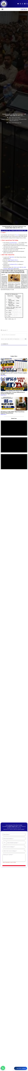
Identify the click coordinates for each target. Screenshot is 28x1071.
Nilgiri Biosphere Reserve (13, 260)
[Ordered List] (8, 339)
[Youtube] (18, 3)
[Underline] (5, 339)
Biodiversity (16, 122)
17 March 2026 (11, 122)
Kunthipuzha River (13, 264)
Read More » (4, 375)
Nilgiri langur (10, 268)
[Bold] (2, 339)
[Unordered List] (10, 339)
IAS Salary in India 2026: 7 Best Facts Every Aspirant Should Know (12, 412)
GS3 (20, 122)
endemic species (16, 267)
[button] (2, 9)
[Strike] (7, 339)
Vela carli (17, 234)
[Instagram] (20, 3)
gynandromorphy (13, 242)
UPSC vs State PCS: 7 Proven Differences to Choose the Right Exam (13, 393)
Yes (12, 1063)
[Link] (15, 339)
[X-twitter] (27, 3)
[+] (18, 339)
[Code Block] (13, 339)
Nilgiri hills (11, 257)
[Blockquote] (12, 339)
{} (16, 339)
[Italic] (3, 339)
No (21, 1063)
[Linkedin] (24, 3)
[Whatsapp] (22, 3)
